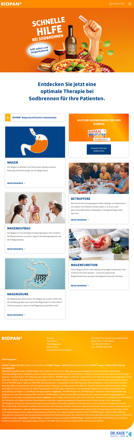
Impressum (52, 341)
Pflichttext (118, 4)
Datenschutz (52, 347)
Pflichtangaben (54, 344)
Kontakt (50, 338)
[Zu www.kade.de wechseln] (121, 435)
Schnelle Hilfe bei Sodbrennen (99, 149)
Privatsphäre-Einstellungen (59, 350)
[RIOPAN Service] (11, 4)
